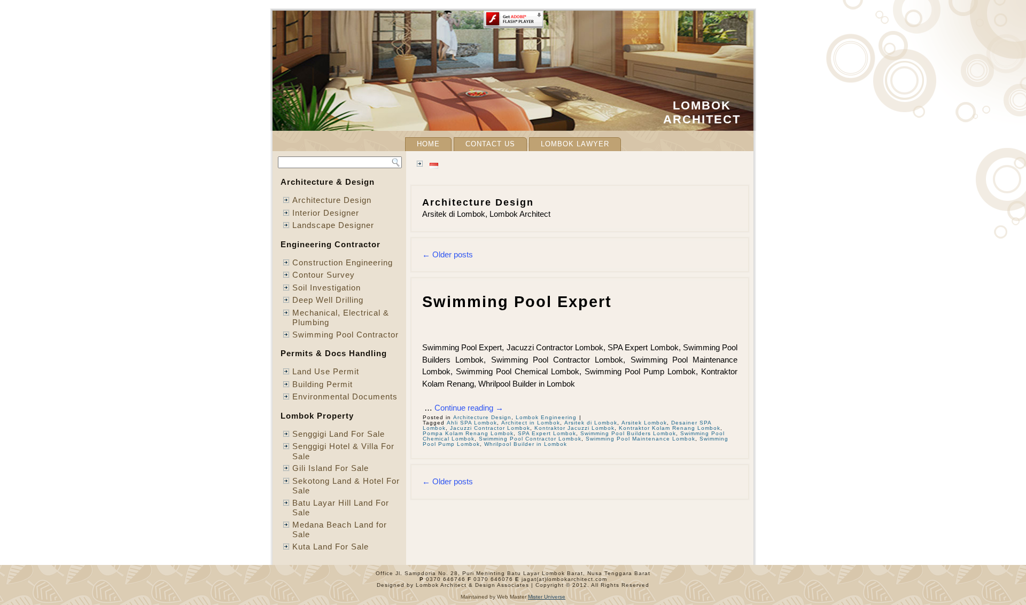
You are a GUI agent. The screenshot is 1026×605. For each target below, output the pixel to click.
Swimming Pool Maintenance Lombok (640, 439)
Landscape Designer (333, 225)
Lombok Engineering (546, 417)
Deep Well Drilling (327, 299)
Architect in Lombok (530, 423)
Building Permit (322, 384)
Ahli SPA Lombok (472, 423)
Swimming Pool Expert (517, 301)
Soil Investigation (326, 287)
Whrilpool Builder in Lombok (525, 444)
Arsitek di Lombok (590, 423)
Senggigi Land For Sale (338, 433)
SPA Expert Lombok (547, 433)
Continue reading (468, 407)
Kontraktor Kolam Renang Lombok (669, 428)
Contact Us (490, 144)
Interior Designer (325, 212)
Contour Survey (323, 274)
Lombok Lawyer (575, 144)
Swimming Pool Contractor (345, 334)
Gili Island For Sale (330, 468)
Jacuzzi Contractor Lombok (490, 428)
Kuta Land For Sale (330, 546)
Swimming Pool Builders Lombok (628, 433)
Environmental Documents (345, 396)
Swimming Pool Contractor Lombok (530, 439)
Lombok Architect (702, 112)
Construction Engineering (342, 262)
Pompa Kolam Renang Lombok (468, 433)
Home (428, 144)
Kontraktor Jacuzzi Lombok (574, 428)
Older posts (447, 254)
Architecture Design (331, 200)
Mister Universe (546, 597)
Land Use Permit (325, 371)
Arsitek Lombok (644, 423)
